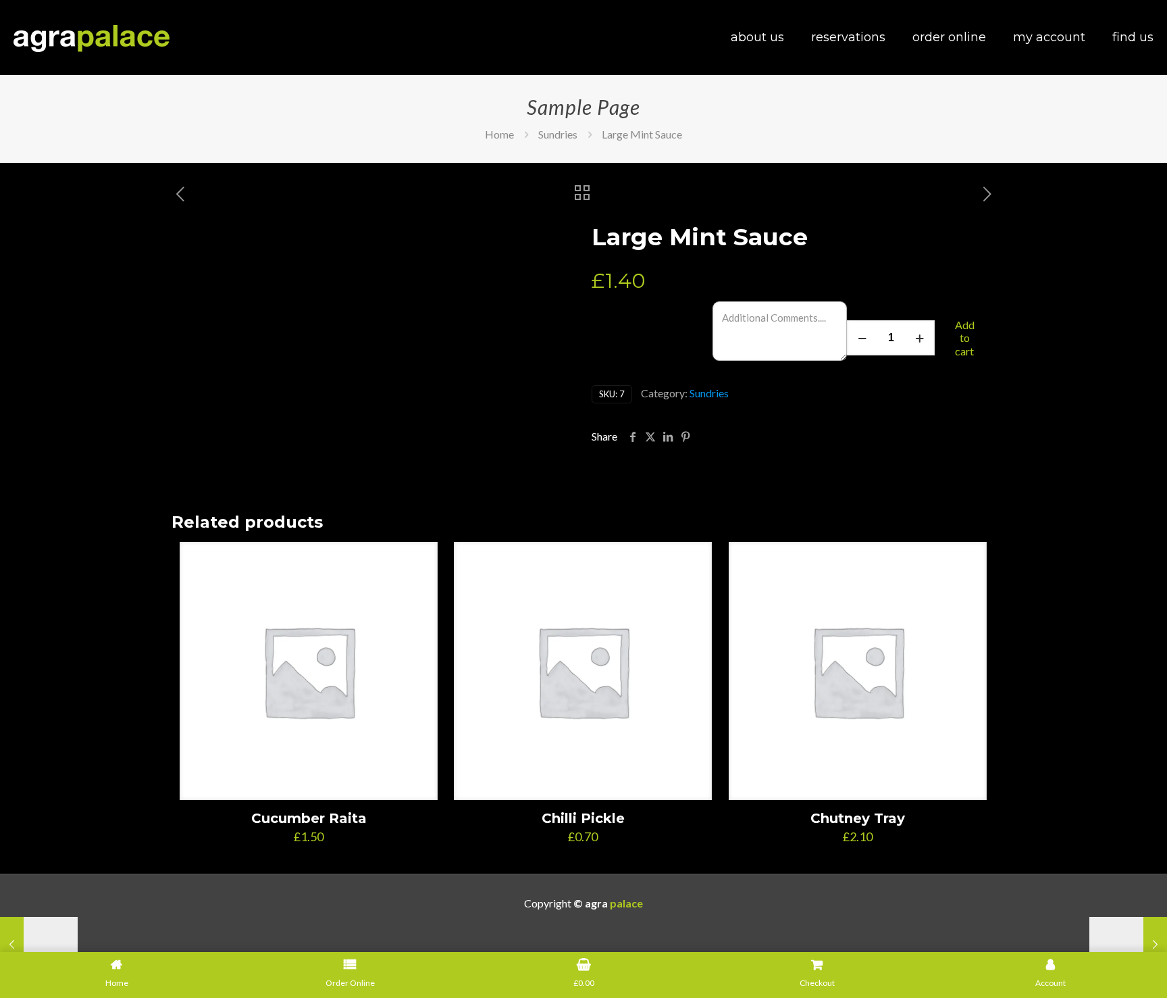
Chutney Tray (857, 818)
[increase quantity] (919, 338)
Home (499, 134)
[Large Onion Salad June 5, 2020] (1128, 944)
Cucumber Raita (309, 818)
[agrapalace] (92, 37)
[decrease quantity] (862, 338)
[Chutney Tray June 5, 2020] (39, 944)
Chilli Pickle (583, 818)
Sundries (557, 134)
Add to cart (965, 337)
